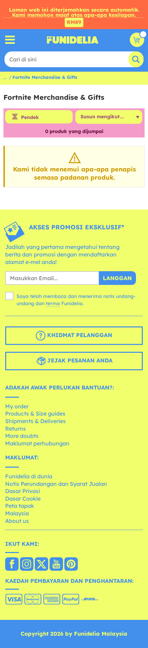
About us (17, 520)
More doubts (22, 435)
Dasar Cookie (23, 498)
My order (17, 406)
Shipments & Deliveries (35, 421)
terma (53, 303)
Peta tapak (19, 505)
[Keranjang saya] (137, 40)
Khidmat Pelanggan (78, 335)
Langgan (117, 278)
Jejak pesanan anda (79, 360)
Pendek (30, 117)
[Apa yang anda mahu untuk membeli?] (10, 40)
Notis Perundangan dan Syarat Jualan (56, 483)
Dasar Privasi (22, 491)
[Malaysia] (12, 564)
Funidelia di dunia (28, 476)
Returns (15, 428)
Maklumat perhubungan (37, 443)
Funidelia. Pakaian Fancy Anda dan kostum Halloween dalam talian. (72, 40)
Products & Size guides (35, 413)
